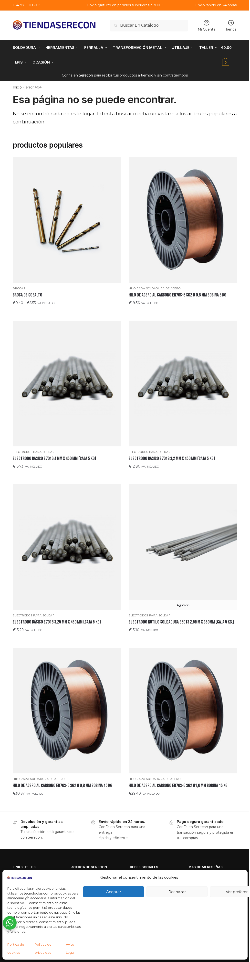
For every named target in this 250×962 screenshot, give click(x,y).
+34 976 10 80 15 (27, 5)
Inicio (17, 87)
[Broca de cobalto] (67, 220)
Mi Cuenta (206, 29)
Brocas (19, 288)
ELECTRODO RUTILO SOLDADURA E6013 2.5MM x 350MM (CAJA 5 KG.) (181, 622)
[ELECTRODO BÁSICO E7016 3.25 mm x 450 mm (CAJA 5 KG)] (67, 547)
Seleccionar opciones (67, 312)
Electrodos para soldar (33, 452)
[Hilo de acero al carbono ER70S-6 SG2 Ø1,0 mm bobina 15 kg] (183, 711)
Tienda (231, 29)
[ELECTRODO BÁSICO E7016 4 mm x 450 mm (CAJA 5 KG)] (67, 384)
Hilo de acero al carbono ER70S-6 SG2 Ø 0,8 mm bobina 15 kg (62, 785)
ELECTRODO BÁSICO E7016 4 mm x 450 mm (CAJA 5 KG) (54, 458)
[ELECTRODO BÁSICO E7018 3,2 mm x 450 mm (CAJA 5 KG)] (183, 384)
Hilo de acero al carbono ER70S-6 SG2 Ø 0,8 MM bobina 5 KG (177, 295)
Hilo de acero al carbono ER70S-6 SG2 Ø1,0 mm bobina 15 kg (178, 785)
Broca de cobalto (27, 295)
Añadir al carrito (183, 312)
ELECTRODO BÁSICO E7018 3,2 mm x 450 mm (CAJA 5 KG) (172, 458)
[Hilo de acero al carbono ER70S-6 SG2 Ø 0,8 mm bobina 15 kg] (67, 711)
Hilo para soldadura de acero (155, 288)
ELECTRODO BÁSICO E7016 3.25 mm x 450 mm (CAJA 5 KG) (57, 622)
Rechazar (177, 891)
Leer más (183, 639)
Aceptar (113, 891)
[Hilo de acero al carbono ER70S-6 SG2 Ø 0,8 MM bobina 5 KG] (183, 220)
